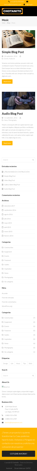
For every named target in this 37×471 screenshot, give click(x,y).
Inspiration (7, 269)
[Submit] (33, 160)
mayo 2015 (8, 223)
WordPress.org (7, 306)
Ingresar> (29, 4)
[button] (34, 11)
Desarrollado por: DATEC (22, 468)
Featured (12, 58)
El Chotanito (15, 462)
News (6, 120)
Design (5, 363)
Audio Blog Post (12, 113)
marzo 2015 (8, 231)
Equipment (8, 252)
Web (30, 363)
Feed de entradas (8, 298)
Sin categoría (8, 282)
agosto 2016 (8, 214)
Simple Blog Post (13, 52)
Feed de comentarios (9, 302)
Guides (6, 264)
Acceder (5, 293)
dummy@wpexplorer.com (13, 422)
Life (12, 363)
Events (6, 58)
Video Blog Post (9, 180)
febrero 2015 (8, 236)
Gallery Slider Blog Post (12, 185)
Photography (12, 120)
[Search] (18, 159)
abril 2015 (7, 227)
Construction (8, 247)
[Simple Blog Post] (18, 39)
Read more (7, 81)
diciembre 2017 (9, 206)
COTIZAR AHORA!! (18, 454)
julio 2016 (7, 219)
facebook (9, 468)
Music (18, 363)
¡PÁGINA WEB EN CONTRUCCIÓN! (17, 172)
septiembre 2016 (10, 210)
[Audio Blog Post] (18, 100)
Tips (24, 363)
